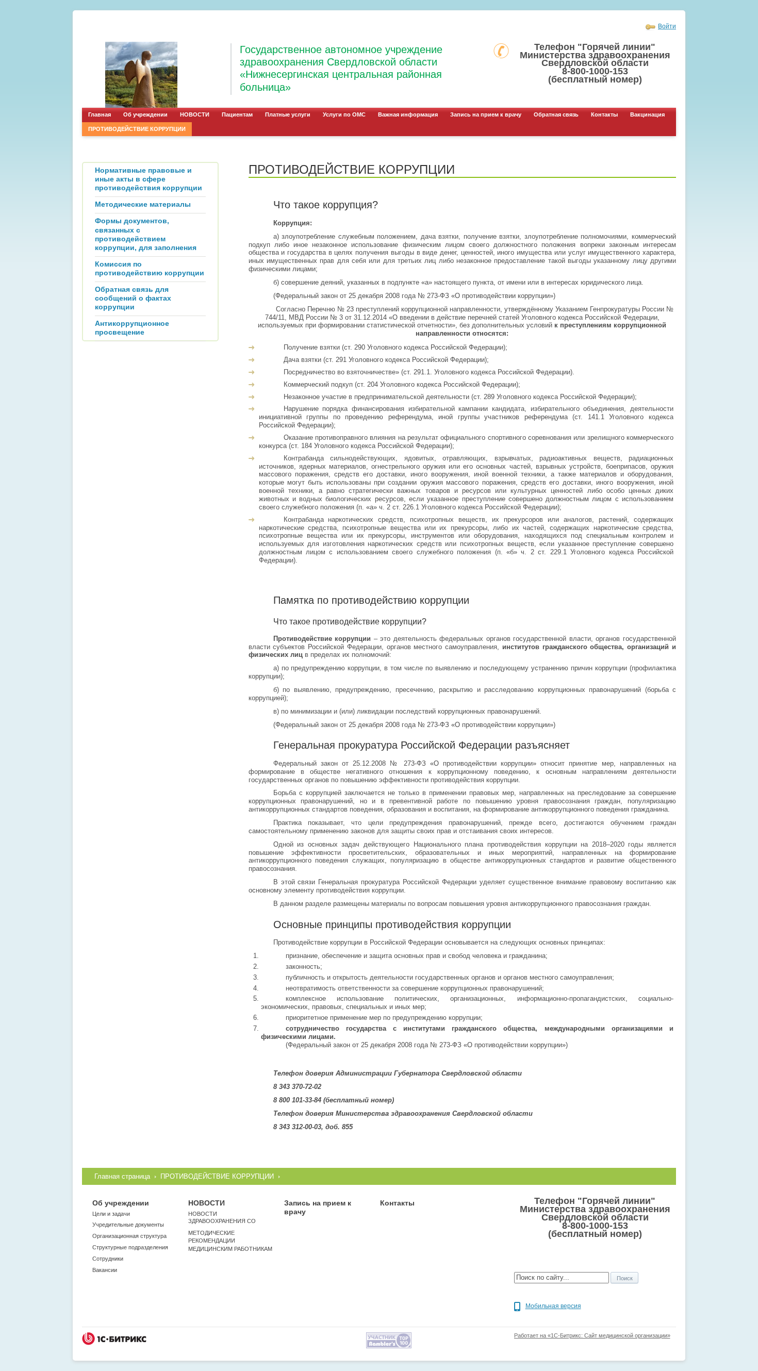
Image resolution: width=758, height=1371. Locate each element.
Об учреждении (145, 114)
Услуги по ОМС (344, 114)
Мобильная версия (553, 1306)
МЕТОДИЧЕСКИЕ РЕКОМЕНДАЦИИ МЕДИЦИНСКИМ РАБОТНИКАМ (230, 1241)
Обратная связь (556, 114)
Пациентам (237, 114)
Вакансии (104, 1270)
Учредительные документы (128, 1224)
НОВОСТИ (194, 114)
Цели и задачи (111, 1214)
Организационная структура (129, 1236)
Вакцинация (647, 114)
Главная (99, 114)
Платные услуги (287, 114)
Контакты (604, 114)
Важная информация (408, 114)
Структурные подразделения (130, 1247)
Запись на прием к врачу (485, 114)
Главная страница (122, 1176)
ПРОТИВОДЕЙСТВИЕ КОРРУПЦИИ (137, 129)
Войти (667, 26)
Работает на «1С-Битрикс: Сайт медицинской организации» (592, 1335)
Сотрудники (107, 1259)
